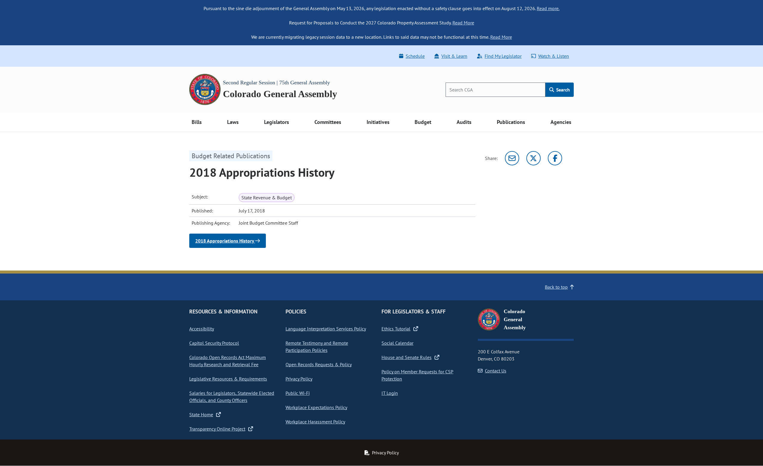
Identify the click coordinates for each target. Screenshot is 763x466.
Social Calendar (397, 343)
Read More (463, 23)
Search (562, 90)
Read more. (548, 8)
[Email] (512, 158)
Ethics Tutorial (396, 329)
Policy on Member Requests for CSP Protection (417, 375)
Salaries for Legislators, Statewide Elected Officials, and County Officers (231, 396)
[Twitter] (533, 158)
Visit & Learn (454, 56)
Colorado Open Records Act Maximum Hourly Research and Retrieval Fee (227, 360)
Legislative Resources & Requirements (228, 379)
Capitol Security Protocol (214, 343)
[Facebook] (555, 158)
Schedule (415, 56)
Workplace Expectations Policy (316, 407)
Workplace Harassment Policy (315, 422)
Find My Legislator (503, 56)
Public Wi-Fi (298, 393)
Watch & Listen (553, 56)
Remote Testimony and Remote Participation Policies (317, 346)
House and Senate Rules (407, 357)
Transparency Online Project (217, 429)
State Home (201, 414)
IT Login (390, 393)
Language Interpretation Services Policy (326, 329)
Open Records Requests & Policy (319, 364)
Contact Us (495, 371)
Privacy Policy (299, 379)
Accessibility (201, 329)
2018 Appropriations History (225, 241)
